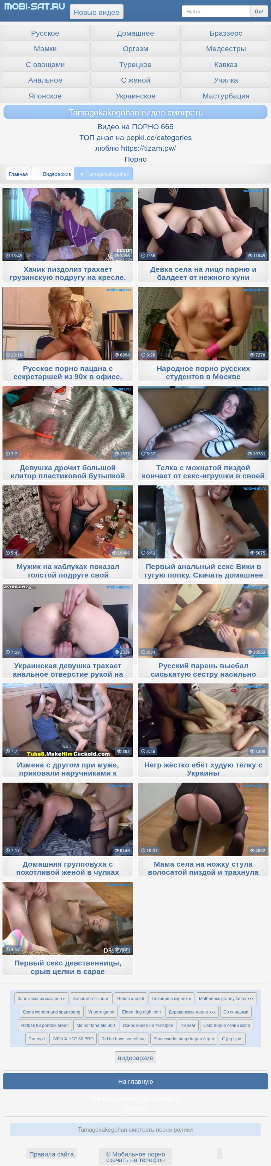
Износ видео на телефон (148, 1025)
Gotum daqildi (130, 998)
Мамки (45, 48)
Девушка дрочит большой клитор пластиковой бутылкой (68, 472)
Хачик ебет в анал (91, 998)
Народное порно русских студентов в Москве (203, 373)
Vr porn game (101, 1012)
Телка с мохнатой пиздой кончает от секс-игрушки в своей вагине (203, 476)
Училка (226, 79)
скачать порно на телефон (135, 1097)
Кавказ (225, 64)
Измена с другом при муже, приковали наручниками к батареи (68, 773)
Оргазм (135, 48)
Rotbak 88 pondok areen (45, 1025)
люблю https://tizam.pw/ (135, 147)
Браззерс (226, 32)
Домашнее (135, 32)
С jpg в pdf (232, 1038)
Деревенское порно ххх (192, 1012)
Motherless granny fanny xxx (226, 998)
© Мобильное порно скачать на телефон (135, 1156)
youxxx (135, 1108)
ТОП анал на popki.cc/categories (135, 137)
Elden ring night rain (141, 1012)
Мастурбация (226, 95)
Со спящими (235, 1012)
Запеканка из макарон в (41, 998)
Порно (136, 158)
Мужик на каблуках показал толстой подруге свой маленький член (68, 575)
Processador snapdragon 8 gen (183, 1038)
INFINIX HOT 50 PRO (73, 1038)
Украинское (136, 95)
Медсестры (226, 48)
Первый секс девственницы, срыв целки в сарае (67, 967)
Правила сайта (51, 1153)
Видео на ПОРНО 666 (135, 126)
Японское (45, 95)
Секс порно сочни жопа (226, 1025)
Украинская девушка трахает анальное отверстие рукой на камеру (68, 674)
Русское (45, 32)
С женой (135, 79)
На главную (135, 1081)
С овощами (45, 64)
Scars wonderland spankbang (51, 1012)
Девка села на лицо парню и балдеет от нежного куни (203, 273)
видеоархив (135, 1057)
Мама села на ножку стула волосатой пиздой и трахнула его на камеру (203, 872)
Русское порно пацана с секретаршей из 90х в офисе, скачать (67, 377)
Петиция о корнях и (171, 998)
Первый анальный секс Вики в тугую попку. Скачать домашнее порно (203, 575)
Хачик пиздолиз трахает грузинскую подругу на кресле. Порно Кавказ (68, 277)
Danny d (37, 1038)
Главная (18, 173)
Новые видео (97, 11)
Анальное (45, 79)
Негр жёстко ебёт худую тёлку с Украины (203, 769)
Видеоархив (57, 173)
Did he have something (123, 1038)
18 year (188, 1025)
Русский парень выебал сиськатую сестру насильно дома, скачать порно (203, 674)
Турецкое (135, 64)
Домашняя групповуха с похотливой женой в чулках (67, 868)
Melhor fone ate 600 (96, 1025)
